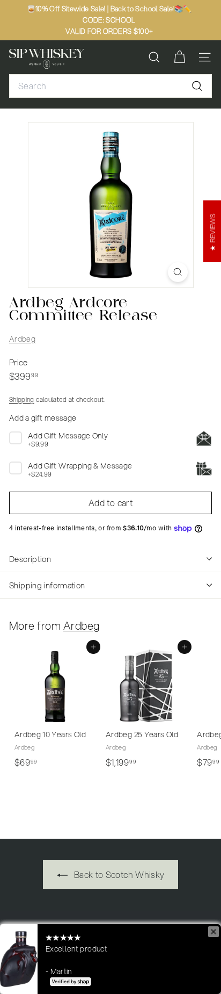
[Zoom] (178, 272)
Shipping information (47, 585)
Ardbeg (22, 339)
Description (30, 559)
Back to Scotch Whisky (118, 874)
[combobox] (110, 86)
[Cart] (179, 57)
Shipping (21, 399)
